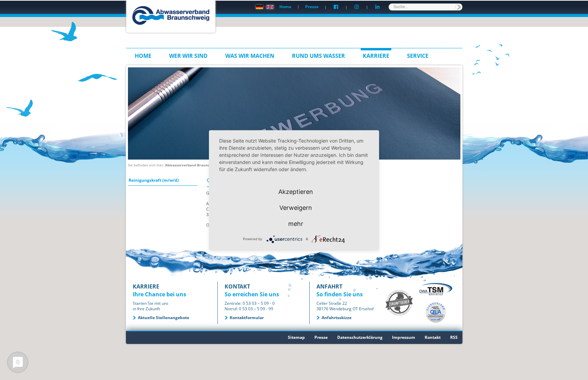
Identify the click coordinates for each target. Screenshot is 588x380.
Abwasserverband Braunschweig (193, 165)
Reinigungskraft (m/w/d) (154, 180)
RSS (454, 337)
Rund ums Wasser (318, 56)
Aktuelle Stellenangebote (163, 317)
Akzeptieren (295, 191)
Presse (311, 7)
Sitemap (296, 337)
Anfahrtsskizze (337, 317)
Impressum (403, 337)
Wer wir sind (188, 56)
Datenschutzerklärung (359, 337)
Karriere (376, 56)
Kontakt (433, 337)
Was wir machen (249, 56)
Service (417, 56)
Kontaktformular (247, 317)
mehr (295, 223)
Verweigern (295, 207)
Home (285, 7)
